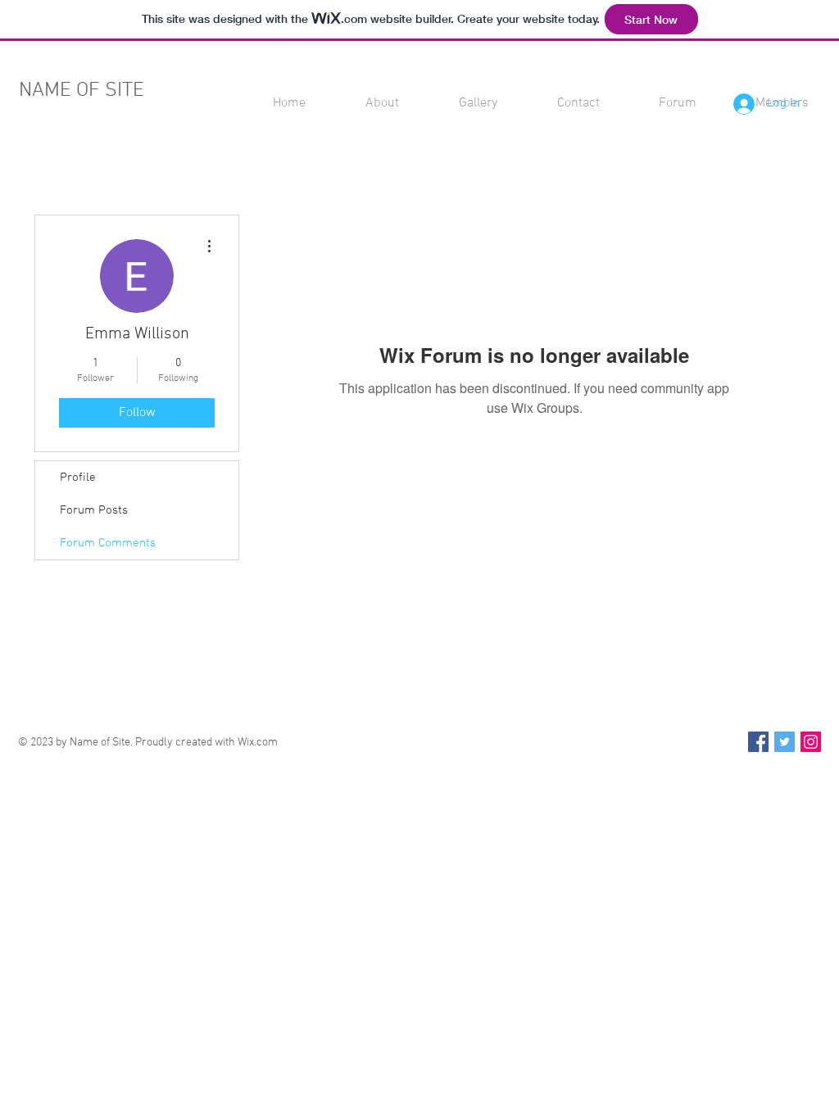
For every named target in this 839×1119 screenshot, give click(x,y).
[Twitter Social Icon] (784, 742)
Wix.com (258, 743)
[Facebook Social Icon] (758, 742)
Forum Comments (108, 543)
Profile (78, 477)
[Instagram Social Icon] (810, 742)
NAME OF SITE (81, 91)
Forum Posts (94, 510)
